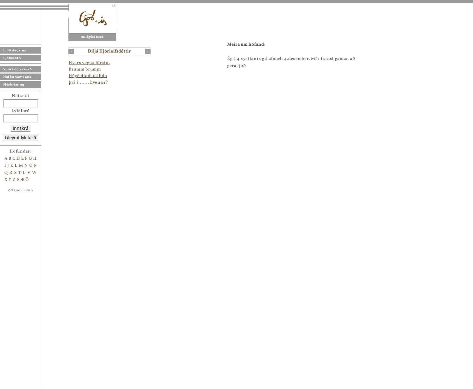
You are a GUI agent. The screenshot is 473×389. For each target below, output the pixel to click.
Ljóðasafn (12, 57)
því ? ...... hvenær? (88, 83)
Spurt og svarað (17, 69)
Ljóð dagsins (14, 50)
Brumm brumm (85, 69)
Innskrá (20, 128)
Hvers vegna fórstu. (89, 63)
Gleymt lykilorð (20, 137)
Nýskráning (13, 84)
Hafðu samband (17, 76)
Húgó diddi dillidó (88, 76)
